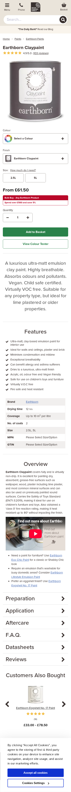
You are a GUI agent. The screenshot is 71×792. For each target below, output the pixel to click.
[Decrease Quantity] (7, 217)
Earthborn (32, 402)
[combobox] (36, 19)
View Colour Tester (35, 244)
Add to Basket (35, 232)
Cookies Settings (33, 783)
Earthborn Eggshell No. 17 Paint (35, 708)
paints (18, 39)
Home (6, 39)
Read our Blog (35, 29)
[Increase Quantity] (27, 217)
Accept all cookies (35, 772)
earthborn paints (35, 39)
